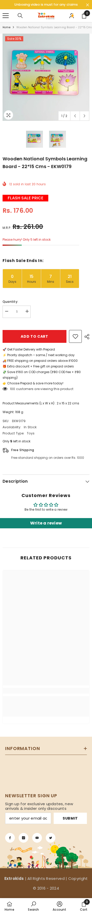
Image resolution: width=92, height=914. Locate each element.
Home (6, 27)
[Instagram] (23, 838)
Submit (70, 818)
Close (87, 5)
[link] (46, 691)
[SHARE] (85, 336)
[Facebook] (10, 838)
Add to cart (34, 336)
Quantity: (10, 301)
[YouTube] (37, 838)
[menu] (6, 16)
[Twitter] (50, 838)
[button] (75, 115)
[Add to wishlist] (75, 336)
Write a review (46, 523)
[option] (46, 77)
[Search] (20, 16)
